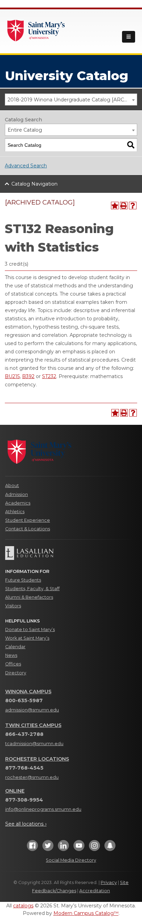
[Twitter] (47, 847)
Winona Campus (28, 691)
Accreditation (94, 890)
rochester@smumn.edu (32, 777)
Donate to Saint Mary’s (30, 629)
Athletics (14, 511)
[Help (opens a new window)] (132, 205)
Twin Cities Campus (33, 725)
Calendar (15, 646)
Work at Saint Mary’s (27, 638)
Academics (17, 503)
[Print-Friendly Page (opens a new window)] (124, 205)
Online (14, 791)
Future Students (23, 580)
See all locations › (26, 824)
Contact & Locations (27, 528)
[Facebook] (32, 847)
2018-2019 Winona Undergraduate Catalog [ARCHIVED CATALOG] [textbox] (72, 100)
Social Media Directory (71, 860)
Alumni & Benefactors (29, 597)
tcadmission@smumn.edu (34, 743)
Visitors (13, 605)
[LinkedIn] (63, 847)
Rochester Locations (37, 759)
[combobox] (71, 99)
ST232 (49, 376)
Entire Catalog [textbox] (25, 130)
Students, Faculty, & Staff (32, 588)
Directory (15, 672)
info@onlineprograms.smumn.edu (43, 809)
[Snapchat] (109, 847)
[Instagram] (94, 847)
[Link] (36, 30)
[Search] (130, 145)
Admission (16, 494)
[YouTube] (78, 847)
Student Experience (27, 520)
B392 (28, 376)
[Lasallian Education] (71, 553)
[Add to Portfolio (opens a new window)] (115, 205)
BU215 (12, 376)
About (12, 485)
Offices (13, 663)
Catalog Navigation (34, 184)
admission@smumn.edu (32, 709)
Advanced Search (26, 166)
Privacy (109, 882)
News (11, 655)
